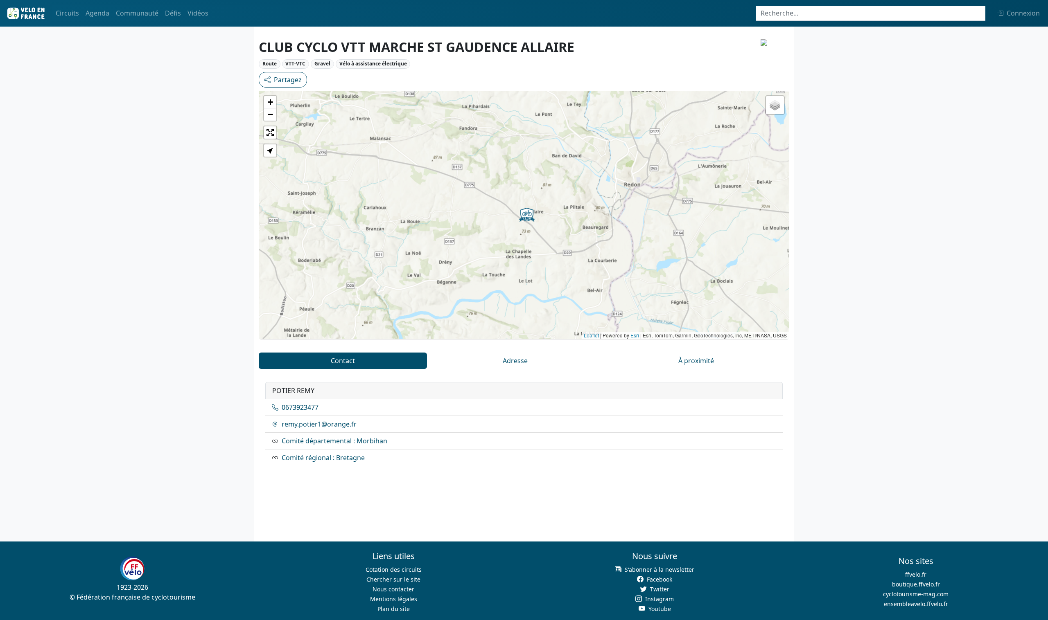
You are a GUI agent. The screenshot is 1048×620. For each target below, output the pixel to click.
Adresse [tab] (515, 360)
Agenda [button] (97, 13)
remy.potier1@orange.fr (319, 424)
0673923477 (300, 407)
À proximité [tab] (696, 360)
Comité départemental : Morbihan (334, 440)
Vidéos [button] (197, 13)
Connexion (1023, 13)
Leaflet (591, 335)
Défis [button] (173, 13)
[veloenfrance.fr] (25, 13)
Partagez (288, 79)
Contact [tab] (343, 360)
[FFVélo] (132, 568)
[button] (527, 215)
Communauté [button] (137, 13)
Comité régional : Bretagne (323, 457)
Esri (634, 335)
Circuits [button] (67, 13)
